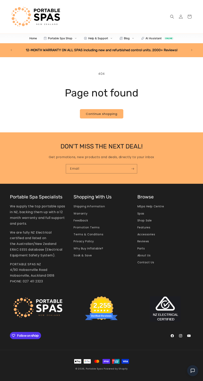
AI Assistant (159, 38)
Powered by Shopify (116, 368)
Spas (140, 214)
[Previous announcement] (11, 50)
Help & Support (98, 38)
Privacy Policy (84, 241)
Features (143, 227)
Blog (127, 38)
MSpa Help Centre (150, 206)
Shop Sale (144, 220)
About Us (144, 255)
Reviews (143, 241)
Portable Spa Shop (60, 38)
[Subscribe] (132, 168)
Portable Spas (94, 368)
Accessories (146, 234)
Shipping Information (89, 206)
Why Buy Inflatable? (88, 248)
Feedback (81, 220)
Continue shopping (101, 114)
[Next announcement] (191, 50)
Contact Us (145, 262)
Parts (141, 248)
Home (33, 38)
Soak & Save (83, 255)
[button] (172, 16)
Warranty (80, 214)
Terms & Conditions (88, 234)
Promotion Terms (87, 227)
